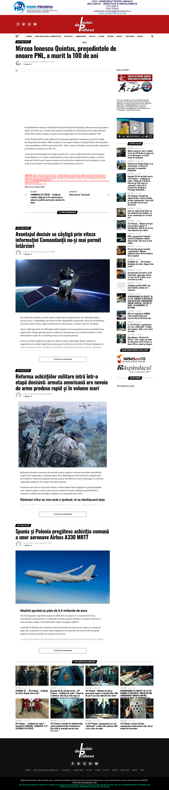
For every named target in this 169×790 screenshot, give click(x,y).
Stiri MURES (141, 785)
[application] (135, 128)
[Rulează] (120, 136)
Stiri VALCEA (94, 787)
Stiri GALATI (101, 785)
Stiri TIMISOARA (82, 787)
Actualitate (68, 36)
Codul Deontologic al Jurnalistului (48, 36)
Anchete (120, 36)
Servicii (140, 36)
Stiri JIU (118, 785)
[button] (135, 128)
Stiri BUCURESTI (72, 785)
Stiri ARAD (31, 785)
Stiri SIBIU (71, 787)
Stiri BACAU (51, 785)
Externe (101, 36)
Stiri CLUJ (84, 785)
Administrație (81, 36)
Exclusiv (110, 36)
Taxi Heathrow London (126, 386)
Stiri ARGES (41, 785)
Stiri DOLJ (92, 785)
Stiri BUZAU (60, 785)
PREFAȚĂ (29, 36)
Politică (92, 36)
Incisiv (27, 64)
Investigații (130, 36)
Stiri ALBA (23, 785)
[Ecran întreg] (150, 136)
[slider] (133, 136)
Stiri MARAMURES (128, 785)
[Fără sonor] (147, 136)
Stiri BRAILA (105, 787)
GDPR (84, 42)
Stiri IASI (110, 785)
